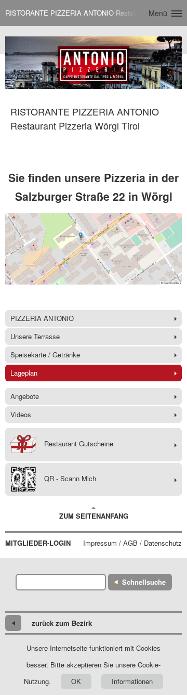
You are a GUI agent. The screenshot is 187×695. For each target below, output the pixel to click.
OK (76, 681)
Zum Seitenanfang (93, 516)
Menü (158, 13)
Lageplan (23, 373)
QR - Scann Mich (70, 478)
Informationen (132, 681)
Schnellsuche (144, 582)
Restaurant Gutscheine (78, 444)
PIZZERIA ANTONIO (42, 318)
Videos (20, 414)
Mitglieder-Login (38, 543)
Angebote (24, 396)
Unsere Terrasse (35, 336)
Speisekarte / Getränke (45, 354)
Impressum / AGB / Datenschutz (132, 543)
